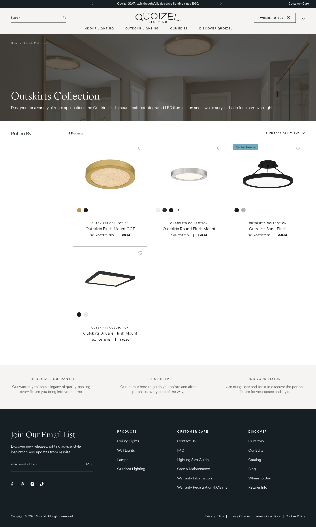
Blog (252, 468)
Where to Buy (271, 18)
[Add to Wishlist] (140, 149)
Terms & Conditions (268, 516)
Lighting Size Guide (193, 459)
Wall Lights (126, 450)
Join (89, 464)
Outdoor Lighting (131, 468)
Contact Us (186, 441)
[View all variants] (178, 210)
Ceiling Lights (128, 441)
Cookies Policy (295, 516)
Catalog (254, 459)
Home (14, 43)
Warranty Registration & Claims (202, 487)
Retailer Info (257, 487)
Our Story (256, 441)
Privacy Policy (214, 516)
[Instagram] (33, 484)
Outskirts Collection (110, 223)
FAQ (180, 450)
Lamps (122, 459)
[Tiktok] (42, 484)
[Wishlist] (303, 18)
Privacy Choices (239, 516)
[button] (285, 133)
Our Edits (255, 450)
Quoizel (41, 516)
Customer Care (299, 3)
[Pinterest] (23, 484)
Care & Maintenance (193, 468)
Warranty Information (194, 478)
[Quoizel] (158, 18)
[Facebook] (13, 484)
